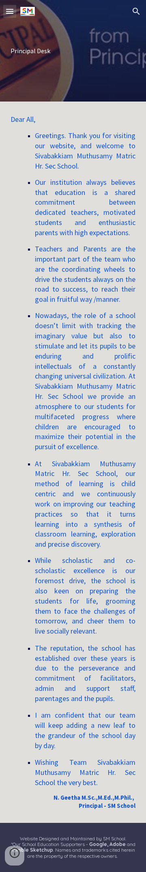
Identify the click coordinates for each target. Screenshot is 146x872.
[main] (73, 51)
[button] (9, 11)
